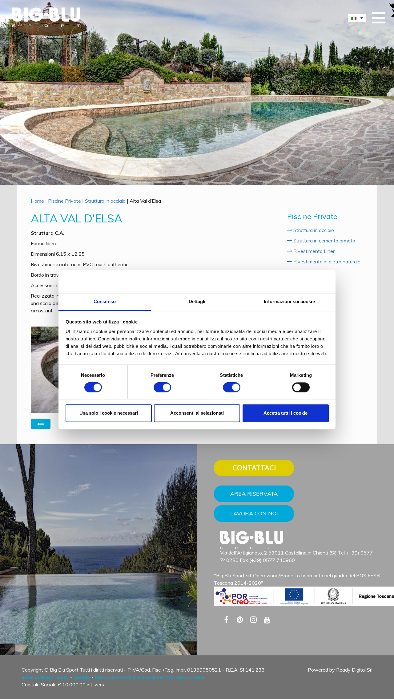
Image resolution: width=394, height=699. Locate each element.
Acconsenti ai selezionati (197, 413)
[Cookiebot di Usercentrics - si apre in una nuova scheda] (302, 281)
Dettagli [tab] (197, 301)
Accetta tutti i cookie (285, 413)
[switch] (162, 387)
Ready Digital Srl (354, 670)
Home (37, 201)
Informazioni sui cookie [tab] (289, 301)
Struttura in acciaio (105, 201)
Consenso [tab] (105, 301)
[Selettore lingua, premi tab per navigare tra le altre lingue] (357, 18)
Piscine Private (64, 201)
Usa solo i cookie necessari (108, 413)
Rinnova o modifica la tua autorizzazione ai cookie (149, 677)
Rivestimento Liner (313, 251)
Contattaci (254, 468)
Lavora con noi (254, 513)
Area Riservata (254, 493)
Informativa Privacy (45, 677)
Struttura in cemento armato (323, 241)
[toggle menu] (378, 18)
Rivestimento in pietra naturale (326, 261)
